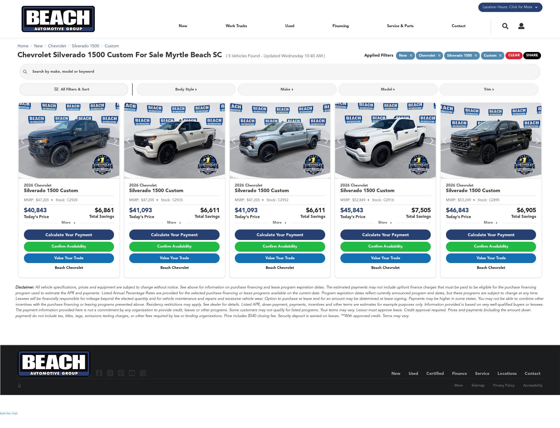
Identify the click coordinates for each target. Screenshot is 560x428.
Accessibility (532, 385)
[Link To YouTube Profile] (132, 372)
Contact (459, 26)
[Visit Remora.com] (530, 403)
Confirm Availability (69, 246)
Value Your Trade (68, 258)
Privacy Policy (503, 385)
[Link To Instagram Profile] (143, 372)
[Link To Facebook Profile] (99, 372)
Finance (459, 374)
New (183, 26)
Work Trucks (236, 26)
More (66, 223)
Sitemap (478, 385)
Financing (340, 26)
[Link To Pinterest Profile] (121, 372)
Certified (435, 374)
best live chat (8, 413)
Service (482, 374)
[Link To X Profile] (110, 372)
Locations (507, 374)
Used (289, 26)
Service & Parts (400, 26)
